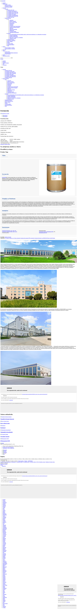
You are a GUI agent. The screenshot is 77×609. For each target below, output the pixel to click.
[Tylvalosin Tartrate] (4, 434)
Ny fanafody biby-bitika (11, 14)
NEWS (4, 46)
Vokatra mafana (21, 460)
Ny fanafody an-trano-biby (9, 71)
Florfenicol (11, 24)
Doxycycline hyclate (13, 22)
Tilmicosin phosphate (13, 29)
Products (4, 7)
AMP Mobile (30, 460)
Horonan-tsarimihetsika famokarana (11, 52)
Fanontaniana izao (3, 459)
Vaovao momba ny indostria (10, 48)
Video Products (7, 53)
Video (4, 50)
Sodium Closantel (12, 21)
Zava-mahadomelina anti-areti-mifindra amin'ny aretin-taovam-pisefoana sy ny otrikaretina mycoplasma (27, 34)
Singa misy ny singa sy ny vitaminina (16, 37)
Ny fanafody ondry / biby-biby (12, 13)
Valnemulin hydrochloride (14, 32)
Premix (8, 42)
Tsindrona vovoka (12, 38)
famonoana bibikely (10, 44)
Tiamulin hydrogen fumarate (14, 27)
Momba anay (5, 3)
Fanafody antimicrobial (13, 36)
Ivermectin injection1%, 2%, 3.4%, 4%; (9, 230)
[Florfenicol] (2, 425)
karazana (6, 8)
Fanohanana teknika (8, 6)
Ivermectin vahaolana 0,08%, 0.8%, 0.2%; (9, 231)
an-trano (4, 2)
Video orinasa (7, 51)
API (8, 19)
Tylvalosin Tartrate (12, 31)
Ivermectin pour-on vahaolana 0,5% (46, 231)
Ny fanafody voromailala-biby (12, 15)
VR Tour (4, 49)
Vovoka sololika (10, 43)
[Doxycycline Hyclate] (4, 421)
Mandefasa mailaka (3, 464)
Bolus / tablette (10, 41)
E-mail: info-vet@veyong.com (8, 447)
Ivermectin (11, 25)
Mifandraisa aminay (6, 55)
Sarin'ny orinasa (8, 4)
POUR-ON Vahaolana (11, 40)
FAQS (4, 54)
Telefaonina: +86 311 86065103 (8, 448)
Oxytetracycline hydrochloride (14, 26)
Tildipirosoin (11, 30)
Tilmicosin (11, 28)
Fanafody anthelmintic (13, 35)
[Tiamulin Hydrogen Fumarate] (5, 416)
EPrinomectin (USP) (5, 441)
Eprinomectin (11, 23)
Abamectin (11, 20)
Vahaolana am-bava (10, 39)
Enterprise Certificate (8, 5)
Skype (1, 465)
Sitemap (25, 460)
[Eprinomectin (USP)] (4, 438)
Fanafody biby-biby (10, 17)
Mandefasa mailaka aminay (5, 144)
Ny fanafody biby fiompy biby (12, 12)
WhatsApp (4, 466)
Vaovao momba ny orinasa (9, 47)
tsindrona (8, 33)
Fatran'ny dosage (8, 18)
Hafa (8, 45)
